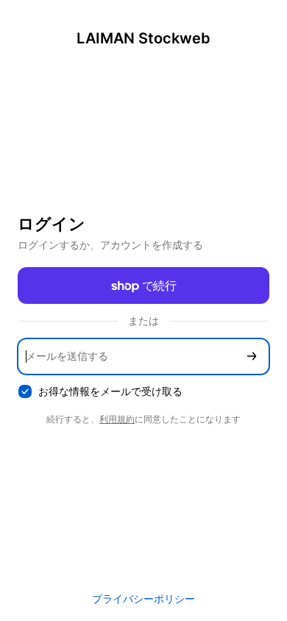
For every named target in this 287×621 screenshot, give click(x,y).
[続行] (251, 356)
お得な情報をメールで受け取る (110, 391)
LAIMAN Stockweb (143, 38)
